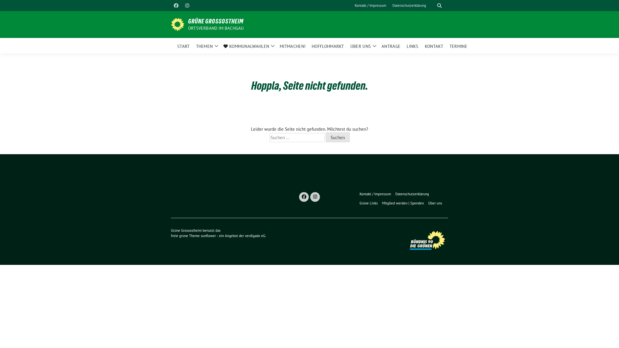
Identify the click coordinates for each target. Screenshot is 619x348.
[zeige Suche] (439, 5)
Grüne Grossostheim (215, 21)
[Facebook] (176, 5)
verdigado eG (255, 235)
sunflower (208, 235)
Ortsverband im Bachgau (216, 28)
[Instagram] (187, 5)
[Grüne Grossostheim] (177, 24)
